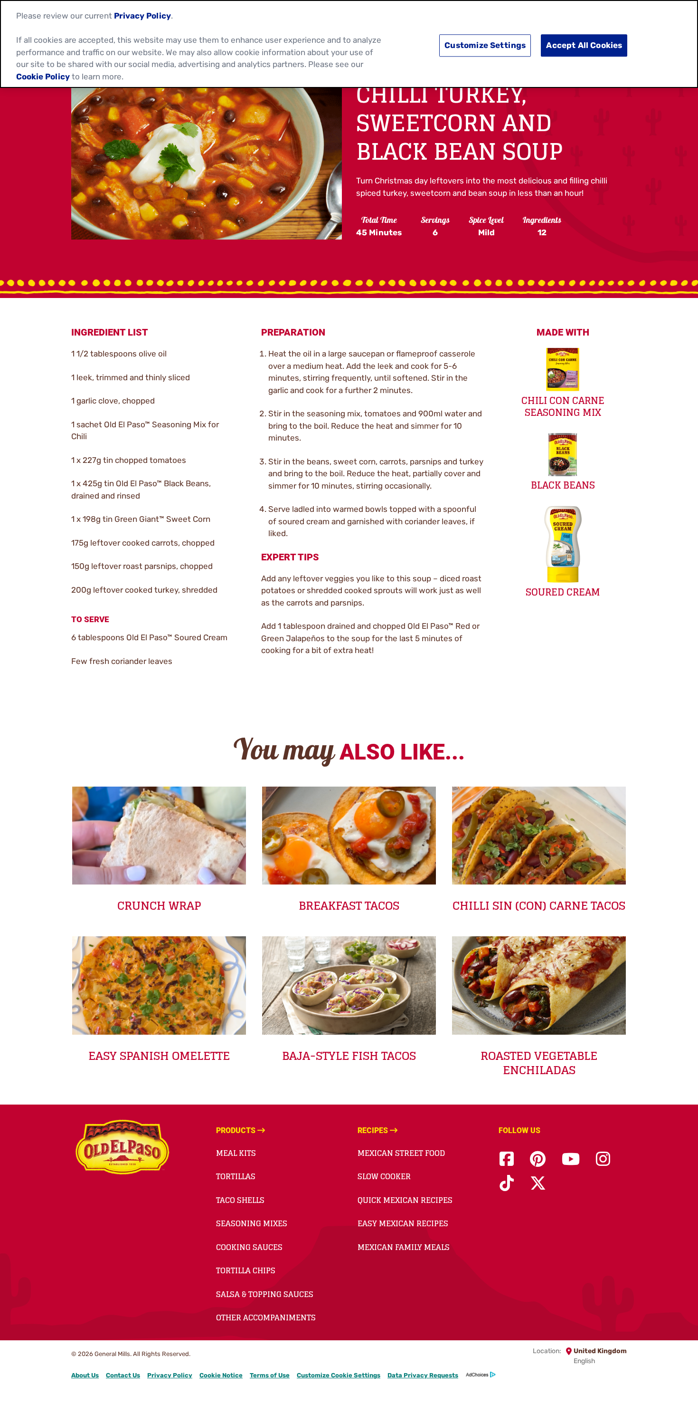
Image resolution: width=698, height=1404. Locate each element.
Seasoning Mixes (251, 1223)
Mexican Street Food (401, 1153)
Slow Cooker (384, 1176)
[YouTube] (571, 1159)
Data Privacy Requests (422, 1375)
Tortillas (235, 1176)
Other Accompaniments (266, 1317)
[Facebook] (507, 1159)
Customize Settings (485, 45)
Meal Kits (236, 1153)
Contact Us (123, 1375)
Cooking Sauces (249, 1247)
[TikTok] (507, 1184)
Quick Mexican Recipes (405, 1200)
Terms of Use (270, 1375)
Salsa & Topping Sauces (264, 1294)
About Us (85, 1375)
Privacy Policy (169, 1375)
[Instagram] (603, 1159)
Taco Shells (240, 1200)
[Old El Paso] (122, 1149)
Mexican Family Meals (404, 1247)
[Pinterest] (538, 1159)
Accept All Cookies (584, 45)
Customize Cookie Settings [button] (338, 1375)
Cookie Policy (43, 76)
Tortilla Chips (245, 1270)
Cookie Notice (221, 1375)
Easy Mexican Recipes (403, 1223)
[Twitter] (538, 1184)
